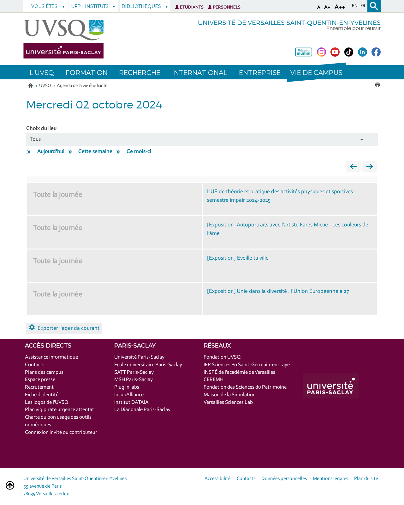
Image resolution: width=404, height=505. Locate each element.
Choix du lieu (41, 129)
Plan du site (366, 478)
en (355, 6)
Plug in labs (126, 387)
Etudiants (192, 7)
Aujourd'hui (50, 152)
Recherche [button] (139, 73)
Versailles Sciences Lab (228, 402)
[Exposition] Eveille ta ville (238, 258)
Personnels (227, 7)
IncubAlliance (129, 394)
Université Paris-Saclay (139, 357)
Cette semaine (95, 152)
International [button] (199, 73)
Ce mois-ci (139, 152)
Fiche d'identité (41, 394)
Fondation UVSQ (222, 357)
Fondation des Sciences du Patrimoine (245, 387)
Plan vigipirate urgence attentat (59, 409)
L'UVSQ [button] (42, 73)
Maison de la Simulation (230, 394)
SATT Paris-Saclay (134, 372)
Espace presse (40, 379)
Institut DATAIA (131, 402)
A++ (340, 7)
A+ (327, 7)
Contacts (35, 364)
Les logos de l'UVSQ (46, 402)
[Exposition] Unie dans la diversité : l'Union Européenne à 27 (278, 291)
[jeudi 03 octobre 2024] (369, 168)
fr (362, 6)
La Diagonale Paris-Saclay (142, 409)
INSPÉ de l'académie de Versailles (239, 372)
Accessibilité (218, 478)
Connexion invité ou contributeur (61, 432)
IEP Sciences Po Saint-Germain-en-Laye (247, 364)
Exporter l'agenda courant (68, 328)
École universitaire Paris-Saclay (148, 364)
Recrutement (39, 387)
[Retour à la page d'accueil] (63, 39)
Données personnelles (284, 478)
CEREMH (213, 379)
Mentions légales (330, 478)
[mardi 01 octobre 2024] (353, 168)
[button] (316, 72)
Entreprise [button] (260, 73)
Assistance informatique (51, 357)
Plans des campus (44, 372)
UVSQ (45, 85)
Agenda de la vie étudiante (82, 85)
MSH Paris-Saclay (133, 379)
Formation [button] (87, 73)
